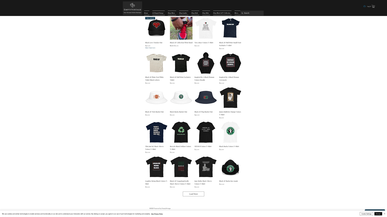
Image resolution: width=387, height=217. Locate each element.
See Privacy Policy (157, 214)
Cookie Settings (366, 214)
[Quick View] (181, 28)
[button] (373, 6)
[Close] (384, 213)
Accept (378, 214)
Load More (193, 194)
